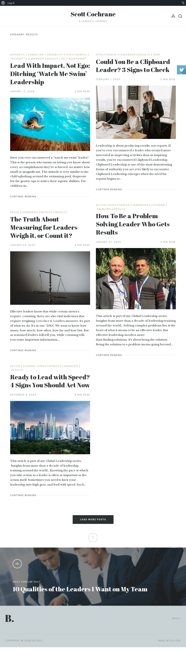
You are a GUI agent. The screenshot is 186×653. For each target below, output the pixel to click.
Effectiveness (76, 54)
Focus (14, 212)
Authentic (17, 54)
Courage (29, 366)
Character (36, 54)
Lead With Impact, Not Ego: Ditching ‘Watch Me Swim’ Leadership (50, 73)
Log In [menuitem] (11, 2)
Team (156, 54)
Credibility (54, 54)
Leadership (36, 58)
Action (101, 205)
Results (52, 58)
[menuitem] (3, 3)
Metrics (47, 212)
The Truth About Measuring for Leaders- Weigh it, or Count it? (45, 227)
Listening (158, 205)
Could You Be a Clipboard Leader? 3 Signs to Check (133, 65)
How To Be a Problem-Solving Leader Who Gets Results (133, 223)
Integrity (18, 58)
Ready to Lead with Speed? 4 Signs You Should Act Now (50, 381)
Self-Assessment (74, 58)
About (176, 618)
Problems (104, 209)
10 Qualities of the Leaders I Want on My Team (80, 589)
